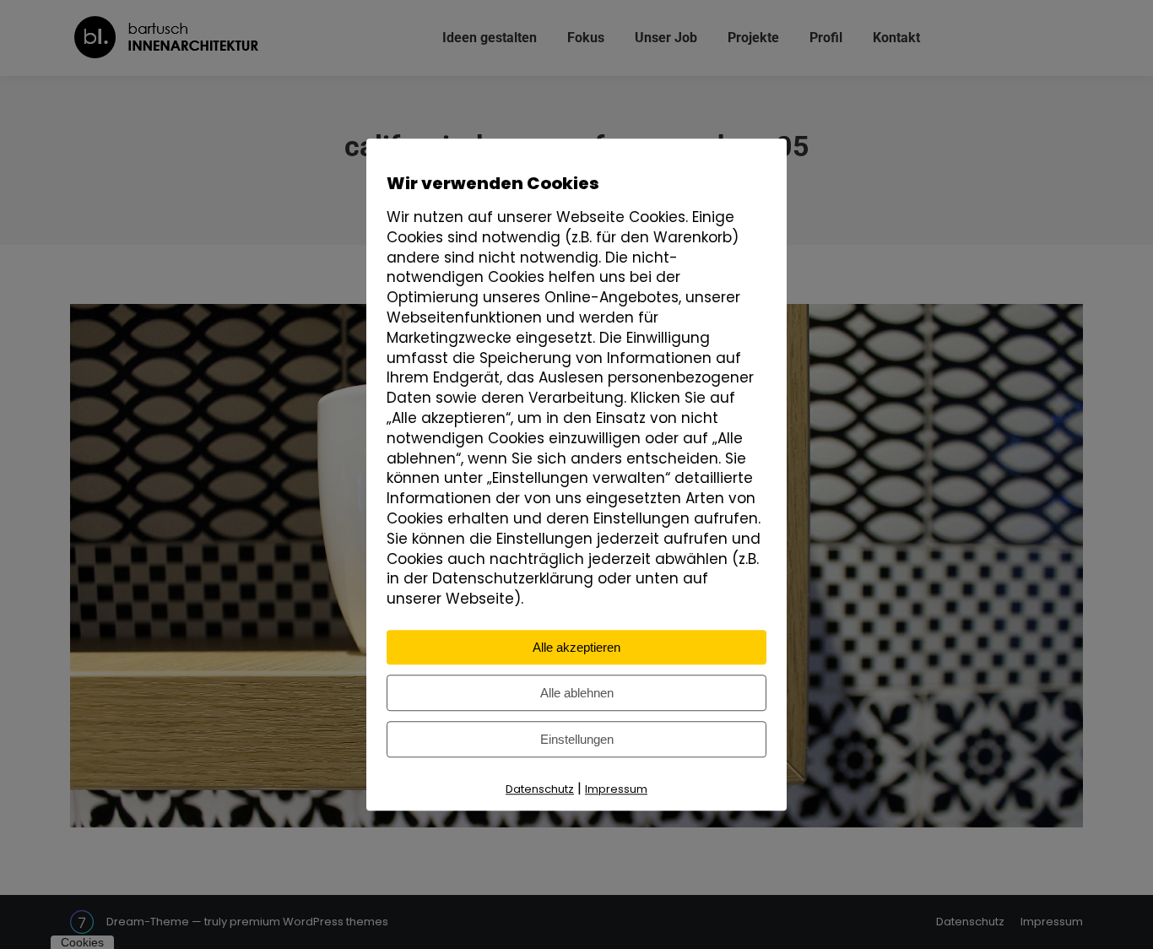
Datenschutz (540, 789)
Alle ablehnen (577, 693)
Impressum (616, 789)
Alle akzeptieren (576, 647)
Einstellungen (577, 739)
